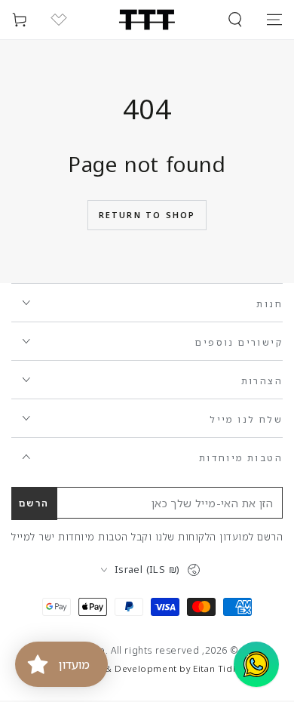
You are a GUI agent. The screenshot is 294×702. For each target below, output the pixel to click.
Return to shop (147, 214)
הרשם (34, 503)
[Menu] (274, 19)
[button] (235, 19)
